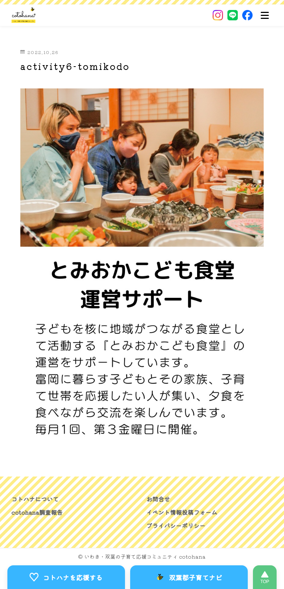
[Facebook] (247, 15)
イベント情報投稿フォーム (181, 512)
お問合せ (158, 499)
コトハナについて (35, 499)
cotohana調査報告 (37, 512)
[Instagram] (218, 15)
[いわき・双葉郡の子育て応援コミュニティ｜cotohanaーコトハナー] (23, 15)
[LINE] (232, 15)
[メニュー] (265, 15)
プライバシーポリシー (176, 525)
